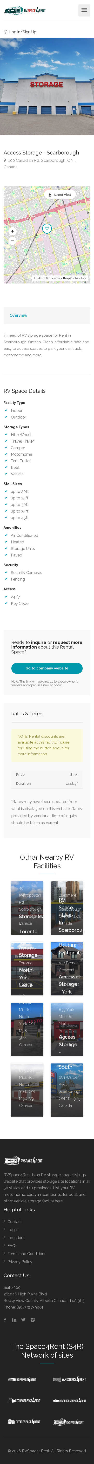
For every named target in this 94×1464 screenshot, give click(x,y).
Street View (63, 195)
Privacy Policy (19, 1261)
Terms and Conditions (26, 1253)
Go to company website (47, 668)
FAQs (12, 1245)
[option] (47, 86)
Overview (18, 315)
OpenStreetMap (59, 278)
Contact (14, 1221)
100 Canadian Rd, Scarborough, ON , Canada (40, 163)
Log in (13, 1229)
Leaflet (39, 278)
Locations (16, 1237)
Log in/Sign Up (22, 32)
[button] (12, 231)
